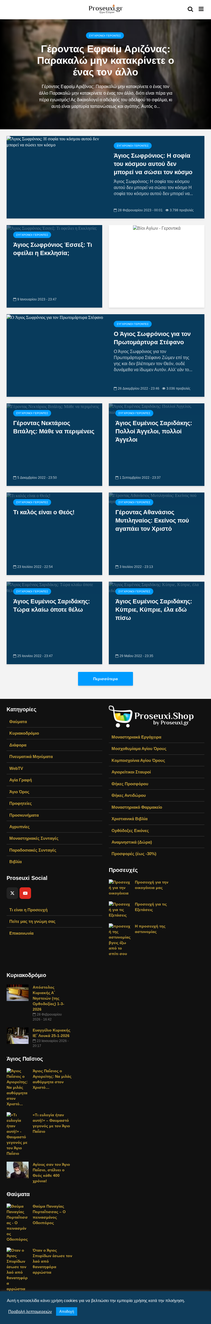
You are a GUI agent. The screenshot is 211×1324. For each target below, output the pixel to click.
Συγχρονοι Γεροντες (105, 35)
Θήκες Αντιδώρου (129, 795)
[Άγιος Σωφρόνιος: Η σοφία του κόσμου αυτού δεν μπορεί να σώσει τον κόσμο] (56, 141)
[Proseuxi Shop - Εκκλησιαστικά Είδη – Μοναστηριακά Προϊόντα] (151, 716)
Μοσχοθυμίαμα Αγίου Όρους (139, 748)
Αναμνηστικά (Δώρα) (132, 842)
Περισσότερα (105, 679)
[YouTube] (25, 893)
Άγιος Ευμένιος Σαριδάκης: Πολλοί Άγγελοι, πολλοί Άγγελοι (153, 431)
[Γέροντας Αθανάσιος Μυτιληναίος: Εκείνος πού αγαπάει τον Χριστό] (156, 498)
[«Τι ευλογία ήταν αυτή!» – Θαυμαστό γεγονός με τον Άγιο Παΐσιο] (18, 1134)
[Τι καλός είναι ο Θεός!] (28, 495)
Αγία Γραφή (20, 780)
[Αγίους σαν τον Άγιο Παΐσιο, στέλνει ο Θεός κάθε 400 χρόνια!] (18, 1169)
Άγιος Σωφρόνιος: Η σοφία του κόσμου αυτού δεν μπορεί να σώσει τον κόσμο (153, 164)
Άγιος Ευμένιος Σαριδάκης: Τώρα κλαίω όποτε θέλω (51, 605)
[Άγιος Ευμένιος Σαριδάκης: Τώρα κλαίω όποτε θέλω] (54, 587)
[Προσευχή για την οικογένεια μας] (120, 887)
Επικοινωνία (21, 933)
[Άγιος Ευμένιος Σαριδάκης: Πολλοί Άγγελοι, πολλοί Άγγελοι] (156, 409)
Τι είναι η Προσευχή (28, 909)
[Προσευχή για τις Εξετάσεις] (120, 909)
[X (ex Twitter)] (12, 893)
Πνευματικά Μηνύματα (31, 756)
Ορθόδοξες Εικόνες (130, 830)
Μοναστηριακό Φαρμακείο (137, 807)
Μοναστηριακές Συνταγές (34, 838)
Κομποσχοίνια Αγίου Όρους (138, 760)
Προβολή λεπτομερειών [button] (30, 1311)
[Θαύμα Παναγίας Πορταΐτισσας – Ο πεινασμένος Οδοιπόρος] (18, 1222)
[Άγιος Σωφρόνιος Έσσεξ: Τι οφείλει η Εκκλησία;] (52, 228)
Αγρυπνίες (19, 826)
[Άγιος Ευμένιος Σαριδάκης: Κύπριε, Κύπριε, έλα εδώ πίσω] (156, 587)
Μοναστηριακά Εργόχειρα (136, 737)
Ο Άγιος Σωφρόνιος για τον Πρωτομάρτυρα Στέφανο (152, 338)
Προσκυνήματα (24, 815)
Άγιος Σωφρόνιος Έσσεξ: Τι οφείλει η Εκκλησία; (52, 248)
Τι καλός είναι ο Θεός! (43, 512)
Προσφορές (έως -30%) (134, 853)
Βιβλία (15, 861)
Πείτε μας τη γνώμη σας (32, 921)
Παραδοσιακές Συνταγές (32, 850)
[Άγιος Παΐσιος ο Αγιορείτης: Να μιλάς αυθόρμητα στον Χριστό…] (18, 1087)
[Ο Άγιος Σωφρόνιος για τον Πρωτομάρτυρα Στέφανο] (55, 317)
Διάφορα (17, 745)
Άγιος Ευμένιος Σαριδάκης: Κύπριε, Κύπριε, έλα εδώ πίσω (153, 609)
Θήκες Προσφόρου (130, 783)
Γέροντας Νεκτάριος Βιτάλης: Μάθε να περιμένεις (53, 427)
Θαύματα (18, 721)
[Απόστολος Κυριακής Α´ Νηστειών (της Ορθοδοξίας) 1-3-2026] (18, 992)
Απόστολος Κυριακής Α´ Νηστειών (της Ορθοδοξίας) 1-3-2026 (48, 998)
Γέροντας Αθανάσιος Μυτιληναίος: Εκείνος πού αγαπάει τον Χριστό (152, 520)
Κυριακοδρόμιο (24, 733)
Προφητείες (20, 803)
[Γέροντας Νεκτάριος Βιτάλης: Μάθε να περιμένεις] (53, 406)
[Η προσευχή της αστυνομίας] (120, 939)
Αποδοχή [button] (66, 1311)
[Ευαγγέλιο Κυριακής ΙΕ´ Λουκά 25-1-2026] (18, 1035)
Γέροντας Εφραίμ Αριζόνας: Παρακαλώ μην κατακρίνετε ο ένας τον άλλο (105, 60)
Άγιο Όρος (19, 791)
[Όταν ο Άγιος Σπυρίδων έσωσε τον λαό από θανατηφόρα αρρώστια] (18, 1269)
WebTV (16, 768)
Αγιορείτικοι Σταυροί (131, 772)
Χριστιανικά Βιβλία (130, 818)
